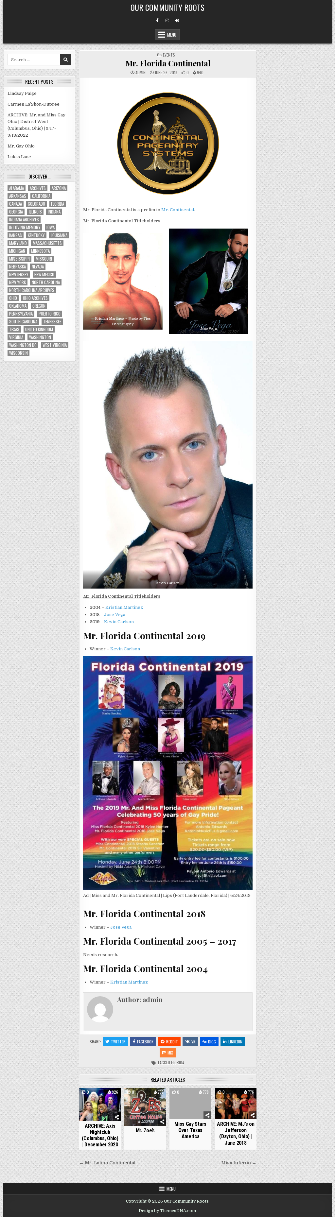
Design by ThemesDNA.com (167, 1210)
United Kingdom (39, 329)
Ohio (13, 298)
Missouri (44, 259)
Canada (15, 204)
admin (140, 73)
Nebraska (17, 267)
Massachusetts (47, 243)
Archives (38, 188)
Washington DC (23, 345)
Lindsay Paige (22, 93)
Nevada (38, 267)
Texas (14, 329)
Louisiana (59, 235)
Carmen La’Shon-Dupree (34, 104)
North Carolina (46, 282)
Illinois (35, 212)
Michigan (17, 251)
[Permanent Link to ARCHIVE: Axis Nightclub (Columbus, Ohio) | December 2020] (100, 1104)
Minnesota (40, 251)
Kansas (15, 235)
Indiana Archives (24, 219)
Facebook (145, 1041)
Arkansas (17, 196)
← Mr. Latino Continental (107, 1162)
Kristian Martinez (124, 607)
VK (193, 1041)
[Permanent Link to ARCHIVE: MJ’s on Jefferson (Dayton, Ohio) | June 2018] (235, 1104)
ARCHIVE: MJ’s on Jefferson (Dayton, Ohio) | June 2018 (235, 1133)
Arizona (59, 188)
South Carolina (23, 321)
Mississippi (19, 259)
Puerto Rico (50, 314)
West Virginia (55, 345)
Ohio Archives (35, 298)
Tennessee (52, 321)
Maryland (18, 243)
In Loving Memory (25, 227)
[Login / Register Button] (177, 20)
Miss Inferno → (238, 1162)
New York (17, 282)
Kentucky (36, 235)
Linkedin (235, 1041)
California (41, 196)
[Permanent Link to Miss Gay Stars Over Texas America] (190, 1104)
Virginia (16, 337)
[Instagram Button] (167, 20)
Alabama (16, 188)
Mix (170, 1052)
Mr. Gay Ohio (21, 146)
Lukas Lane (19, 156)
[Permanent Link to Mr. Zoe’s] (145, 1107)
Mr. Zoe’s (145, 1130)
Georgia (16, 212)
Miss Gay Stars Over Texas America (190, 1130)
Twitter (118, 1041)
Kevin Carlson (119, 621)
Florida (177, 1062)
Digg (212, 1041)
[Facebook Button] (157, 20)
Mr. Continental (177, 209)
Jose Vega (114, 614)
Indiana (54, 212)
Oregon (38, 306)
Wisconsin (18, 353)
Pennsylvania (21, 314)
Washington (40, 337)
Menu (171, 34)
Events (169, 55)
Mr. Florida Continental (168, 63)
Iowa (50, 227)
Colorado (36, 204)
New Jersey (18, 274)
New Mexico (44, 274)
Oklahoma (17, 306)
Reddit (172, 1041)
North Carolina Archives (31, 290)
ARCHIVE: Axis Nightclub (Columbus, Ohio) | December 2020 (100, 1135)
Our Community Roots (167, 7)
